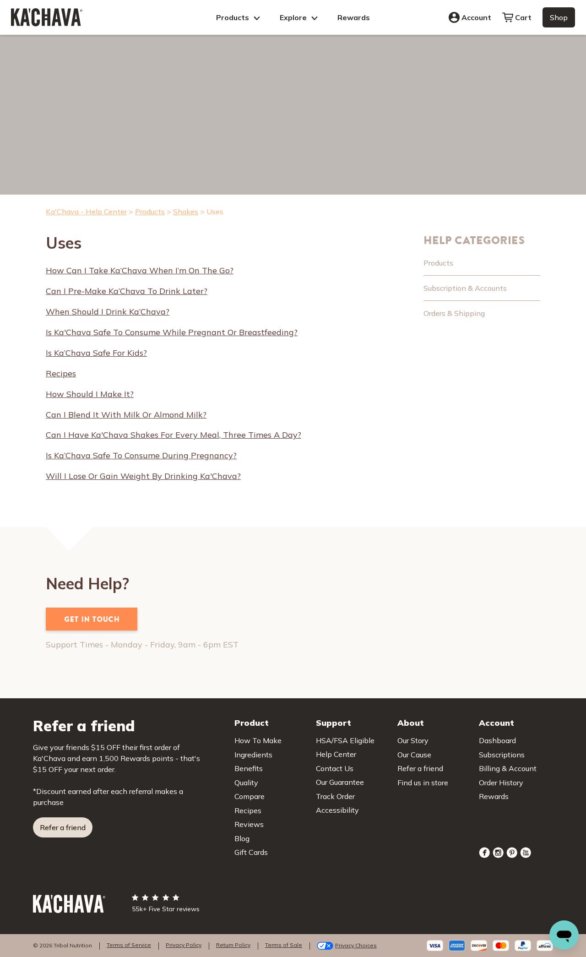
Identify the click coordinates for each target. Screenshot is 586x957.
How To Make (258, 740)
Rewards (353, 17)
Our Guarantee (340, 782)
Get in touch (91, 619)
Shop (559, 17)
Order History (501, 782)
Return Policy (233, 944)
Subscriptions (502, 754)
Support (333, 723)
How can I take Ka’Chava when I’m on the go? (139, 271)
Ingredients (253, 754)
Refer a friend (63, 827)
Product (251, 723)
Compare (249, 796)
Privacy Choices (356, 945)
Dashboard (497, 740)
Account (476, 17)
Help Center (336, 754)
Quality (246, 782)
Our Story (413, 740)
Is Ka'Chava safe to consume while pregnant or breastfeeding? (172, 332)
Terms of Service (129, 944)
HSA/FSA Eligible (345, 740)
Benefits (248, 768)
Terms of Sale (283, 944)
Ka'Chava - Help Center (86, 211)
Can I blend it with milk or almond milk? (126, 415)
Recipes (61, 374)
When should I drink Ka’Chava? (107, 312)
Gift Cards (251, 852)
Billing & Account (508, 768)
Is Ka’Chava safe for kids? (96, 353)
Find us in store (422, 782)
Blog (242, 838)
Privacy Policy (183, 944)
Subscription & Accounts (465, 288)
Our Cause (414, 754)
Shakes (185, 211)
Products (233, 17)
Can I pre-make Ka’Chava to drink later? (126, 291)
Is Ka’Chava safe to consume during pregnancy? (141, 456)
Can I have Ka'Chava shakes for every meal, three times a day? (173, 435)
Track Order (335, 796)
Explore (294, 17)
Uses (214, 211)
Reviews (249, 824)
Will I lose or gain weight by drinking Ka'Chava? (143, 476)
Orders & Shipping (454, 313)
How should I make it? (90, 394)
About (410, 723)
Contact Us (334, 768)
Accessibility (337, 810)
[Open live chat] (564, 935)
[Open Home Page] (46, 17)
